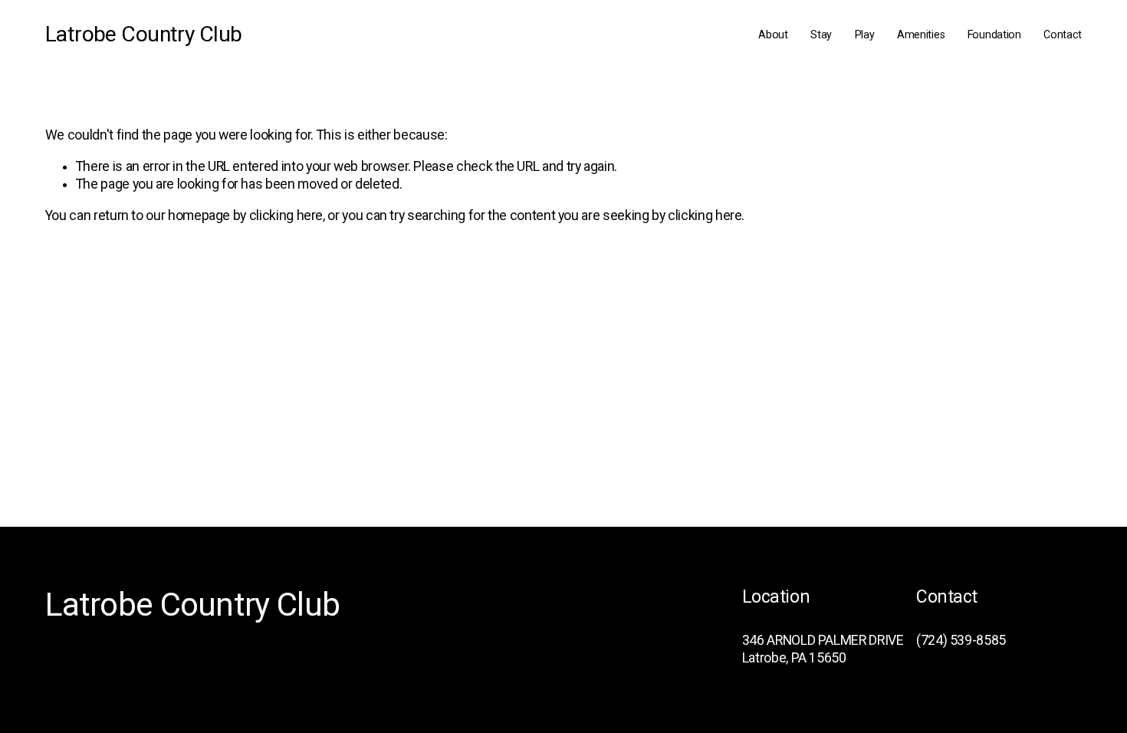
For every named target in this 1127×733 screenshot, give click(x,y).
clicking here (286, 215)
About (773, 34)
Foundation (994, 34)
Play (865, 34)
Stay (821, 34)
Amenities (921, 34)
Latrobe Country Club (143, 34)
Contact (1062, 34)
